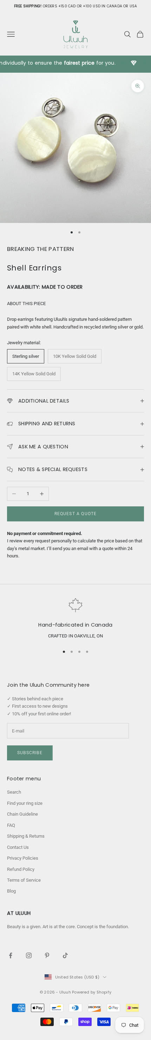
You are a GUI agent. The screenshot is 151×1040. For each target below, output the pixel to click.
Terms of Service (24, 880)
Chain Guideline (22, 814)
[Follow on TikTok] (65, 955)
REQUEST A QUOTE (75, 513)
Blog (11, 891)
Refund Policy (20, 869)
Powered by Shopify (91, 992)
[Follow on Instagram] (28, 955)
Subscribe (29, 752)
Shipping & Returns (26, 836)
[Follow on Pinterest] (47, 955)
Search (14, 792)
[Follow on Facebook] (10, 955)
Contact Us (18, 847)
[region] (75, 619)
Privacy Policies (22, 858)
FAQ (11, 825)
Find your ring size (24, 803)
